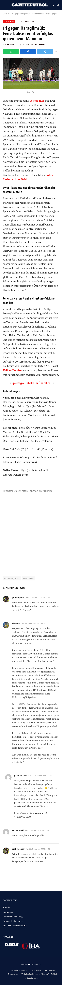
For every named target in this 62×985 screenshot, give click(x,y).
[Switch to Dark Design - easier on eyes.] (53, 5)
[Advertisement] (31, 536)
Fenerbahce (9, 21)
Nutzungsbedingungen (13, 921)
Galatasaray (50, 970)
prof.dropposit (18, 597)
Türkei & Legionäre (29, 974)
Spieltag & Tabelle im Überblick (31, 383)
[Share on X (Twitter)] (45, 51)
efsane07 (16, 623)
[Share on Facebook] (28, 51)
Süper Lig (14, 970)
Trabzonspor (13, 974)
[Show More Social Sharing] (56, 51)
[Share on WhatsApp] (11, 51)
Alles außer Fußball (49, 974)
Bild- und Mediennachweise (15, 925)
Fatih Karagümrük (12, 578)
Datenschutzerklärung (12, 916)
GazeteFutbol (32, 978)
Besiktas (24, 970)
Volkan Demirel (12, 370)
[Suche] (57, 5)
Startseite (6, 14)
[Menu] (5, 5)
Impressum (8, 912)
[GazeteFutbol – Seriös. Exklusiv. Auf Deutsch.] (30, 5)
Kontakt (6, 907)
